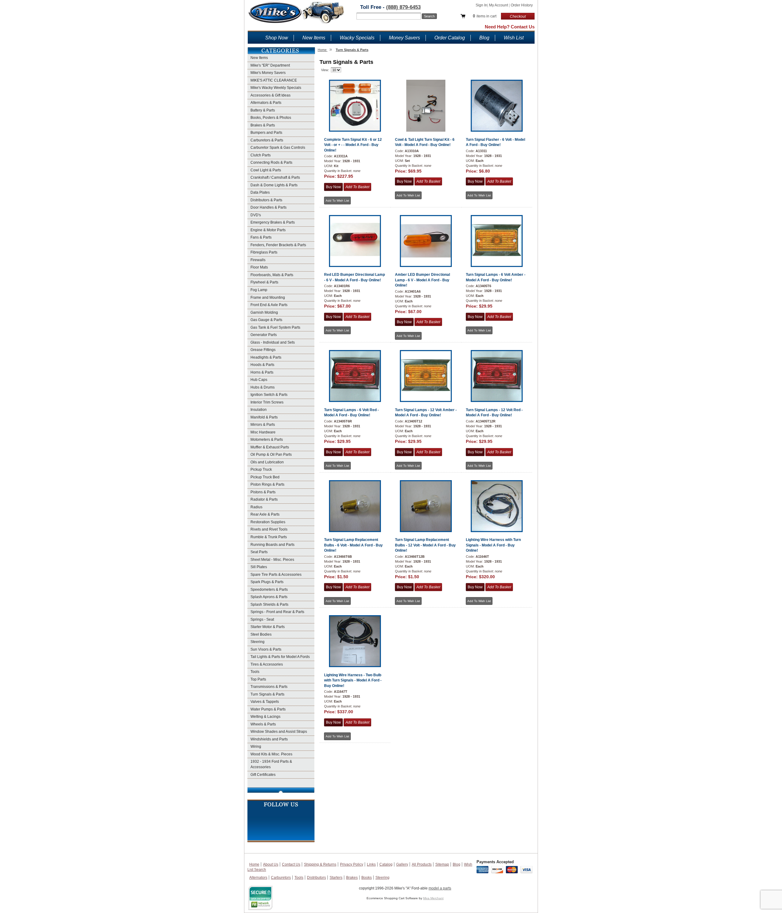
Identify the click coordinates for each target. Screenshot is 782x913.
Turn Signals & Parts (267, 694)
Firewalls (257, 260)
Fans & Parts (261, 237)
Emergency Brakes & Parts (272, 222)
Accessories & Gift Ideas (270, 95)
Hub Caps (258, 380)
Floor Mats (259, 267)
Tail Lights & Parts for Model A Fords (280, 657)
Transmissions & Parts (268, 687)
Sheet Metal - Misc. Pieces (272, 559)
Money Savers (404, 37)
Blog (484, 37)
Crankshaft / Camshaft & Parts (275, 177)
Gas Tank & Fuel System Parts (275, 327)
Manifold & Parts (264, 417)
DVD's (255, 215)
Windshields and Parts (269, 739)
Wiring (255, 746)
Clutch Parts (260, 155)
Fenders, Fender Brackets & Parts (278, 245)
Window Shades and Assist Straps (278, 731)
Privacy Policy (351, 864)
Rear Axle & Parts (265, 514)
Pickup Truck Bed (265, 477)
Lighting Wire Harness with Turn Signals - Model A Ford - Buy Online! (493, 545)
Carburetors (281, 877)
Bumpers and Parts (266, 132)
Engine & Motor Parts (268, 230)
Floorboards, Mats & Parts (271, 275)
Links (371, 864)
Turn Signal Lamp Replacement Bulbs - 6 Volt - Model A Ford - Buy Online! (353, 545)
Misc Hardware (263, 432)
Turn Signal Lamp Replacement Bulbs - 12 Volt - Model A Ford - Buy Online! (425, 545)
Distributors (316, 877)
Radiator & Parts (264, 499)
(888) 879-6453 (403, 7)
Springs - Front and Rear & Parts (277, 612)
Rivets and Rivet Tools (268, 529)
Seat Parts (259, 552)
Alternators (258, 877)
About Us (270, 864)
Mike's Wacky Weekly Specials (275, 88)
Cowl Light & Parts (265, 170)
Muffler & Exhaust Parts (269, 447)
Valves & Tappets (264, 701)
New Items (313, 37)
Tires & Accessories (266, 664)
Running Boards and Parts (272, 544)
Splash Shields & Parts (269, 604)
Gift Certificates (263, 774)
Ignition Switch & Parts (268, 395)
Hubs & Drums (262, 387)
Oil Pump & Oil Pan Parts (271, 454)
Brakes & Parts (262, 125)
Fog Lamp (258, 290)
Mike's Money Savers (268, 73)
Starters (336, 877)
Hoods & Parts (262, 365)
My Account (499, 5)
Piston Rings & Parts (267, 484)
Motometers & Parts (266, 439)
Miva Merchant (433, 898)
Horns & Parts (261, 372)
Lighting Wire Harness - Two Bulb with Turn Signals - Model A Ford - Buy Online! (353, 680)
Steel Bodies (261, 634)
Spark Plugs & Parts (266, 582)
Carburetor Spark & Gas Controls (277, 147)
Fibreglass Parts (263, 252)
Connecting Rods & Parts (271, 162)
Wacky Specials (357, 37)
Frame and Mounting (267, 297)
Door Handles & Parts (268, 207)
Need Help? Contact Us (510, 26)
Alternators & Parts (265, 102)
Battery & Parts (262, 110)
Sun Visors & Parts (265, 649)
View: (325, 70)
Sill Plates (258, 567)
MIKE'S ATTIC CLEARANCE (273, 80)
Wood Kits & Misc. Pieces (271, 754)
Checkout (518, 16)
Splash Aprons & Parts (268, 597)
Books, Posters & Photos (270, 117)
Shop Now (276, 37)
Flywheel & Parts (264, 282)
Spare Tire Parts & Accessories (275, 574)
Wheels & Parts (263, 724)
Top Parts (258, 679)
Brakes (352, 877)
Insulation (258, 409)
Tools (254, 672)
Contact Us (291, 864)
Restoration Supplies (267, 522)
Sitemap (442, 864)
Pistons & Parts (263, 492)
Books (366, 877)
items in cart (484, 16)
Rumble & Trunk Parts (268, 537)
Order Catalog (449, 37)
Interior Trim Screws (266, 402)
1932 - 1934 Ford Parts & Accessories (271, 764)
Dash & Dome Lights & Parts (274, 185)
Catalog (386, 864)
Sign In (481, 5)
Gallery (402, 864)
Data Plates (260, 192)
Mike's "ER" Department (270, 65)
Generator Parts (263, 335)
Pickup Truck (261, 469)
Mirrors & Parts (262, 424)
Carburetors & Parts (266, 140)
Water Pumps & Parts (268, 709)
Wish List (514, 37)
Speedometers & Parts (269, 589)
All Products (422, 864)
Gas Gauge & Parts (266, 320)
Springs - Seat (262, 619)
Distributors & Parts (266, 200)
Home (254, 864)
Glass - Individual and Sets (272, 342)
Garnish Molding (264, 312)
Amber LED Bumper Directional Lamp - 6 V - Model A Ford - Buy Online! (422, 279)
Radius (256, 507)
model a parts (440, 888)
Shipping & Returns (320, 864)
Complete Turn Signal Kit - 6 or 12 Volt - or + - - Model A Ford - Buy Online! (353, 144)
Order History (522, 5)
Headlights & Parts (265, 357)
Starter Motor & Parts (267, 627)
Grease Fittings (263, 350)
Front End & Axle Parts (268, 305)
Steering (257, 642)
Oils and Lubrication (267, 462)
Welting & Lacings (265, 716)
